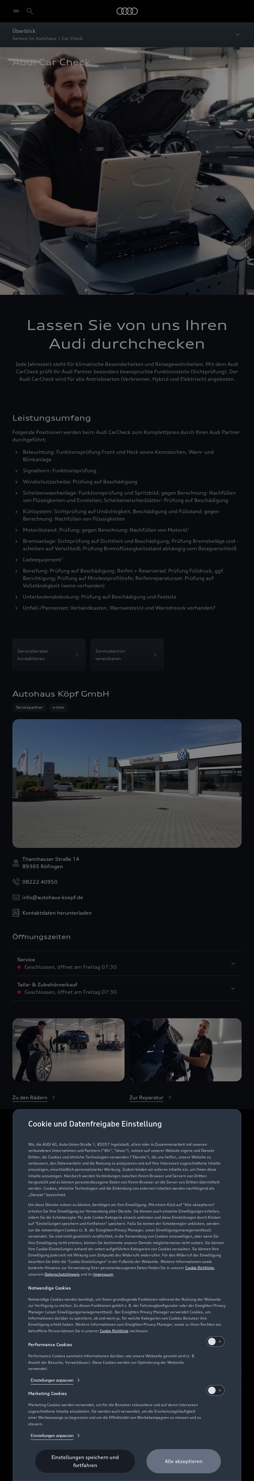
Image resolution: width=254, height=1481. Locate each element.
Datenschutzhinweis (62, 1274)
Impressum (103, 1274)
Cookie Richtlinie (199, 1267)
